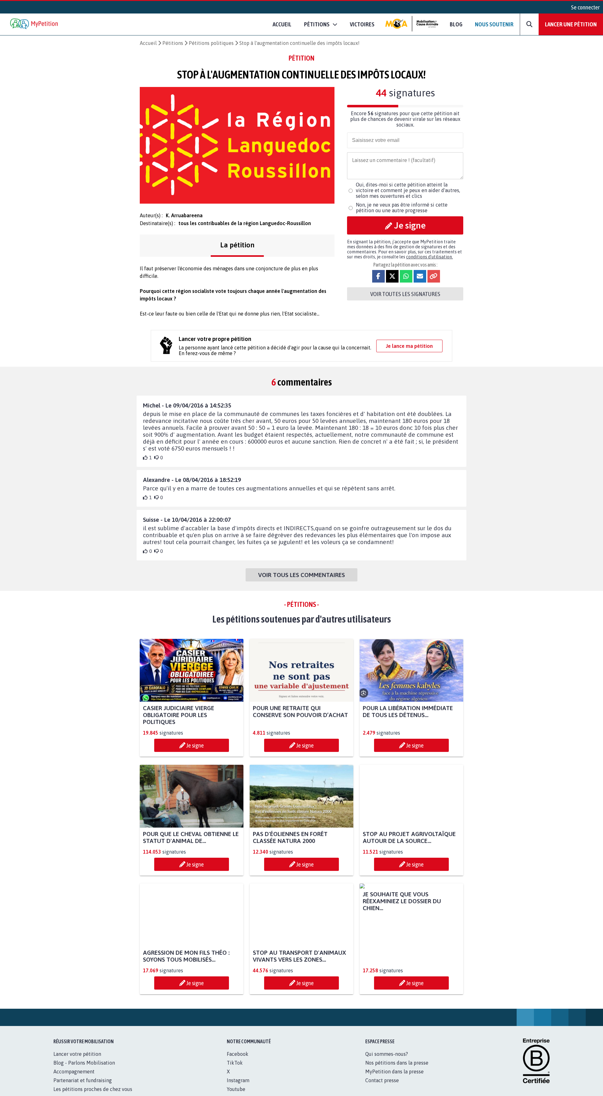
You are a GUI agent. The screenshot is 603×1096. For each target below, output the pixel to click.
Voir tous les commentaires (301, 574)
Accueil (282, 24)
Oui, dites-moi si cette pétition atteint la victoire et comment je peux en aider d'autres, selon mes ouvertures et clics (408, 190)
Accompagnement (74, 1078)
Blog (456, 24)
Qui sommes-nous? (386, 1061)
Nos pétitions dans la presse (396, 1069)
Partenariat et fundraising (82, 1087)
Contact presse (382, 1087)
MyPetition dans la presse (394, 1078)
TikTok (235, 1069)
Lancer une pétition (571, 24)
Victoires (362, 24)
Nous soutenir (494, 24)
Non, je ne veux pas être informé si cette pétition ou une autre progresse (402, 207)
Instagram (238, 1087)
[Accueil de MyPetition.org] (34, 24)
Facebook (237, 1061)
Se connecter (585, 7)
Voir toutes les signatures (405, 293)
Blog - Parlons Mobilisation (84, 1069)
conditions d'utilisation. (429, 256)
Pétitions (172, 43)
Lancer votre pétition (77, 1061)
